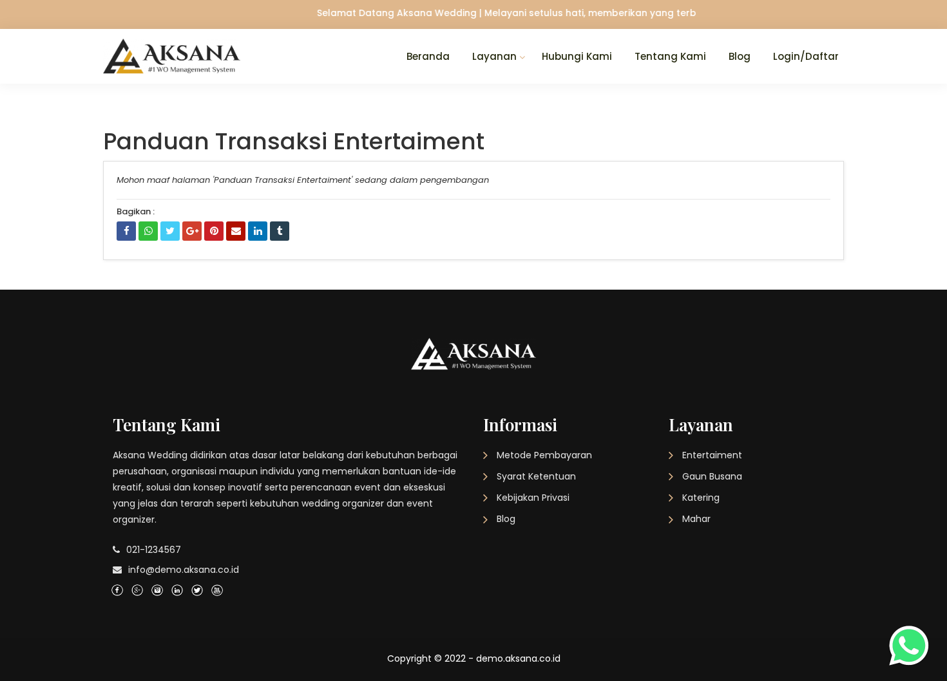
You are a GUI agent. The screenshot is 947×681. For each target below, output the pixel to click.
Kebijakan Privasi (533, 497)
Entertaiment (712, 455)
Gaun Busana (712, 476)
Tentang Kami (670, 56)
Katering (701, 497)
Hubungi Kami (577, 56)
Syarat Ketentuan (536, 476)
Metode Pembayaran (544, 455)
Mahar (696, 518)
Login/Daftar (806, 56)
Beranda (428, 56)
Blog (740, 56)
